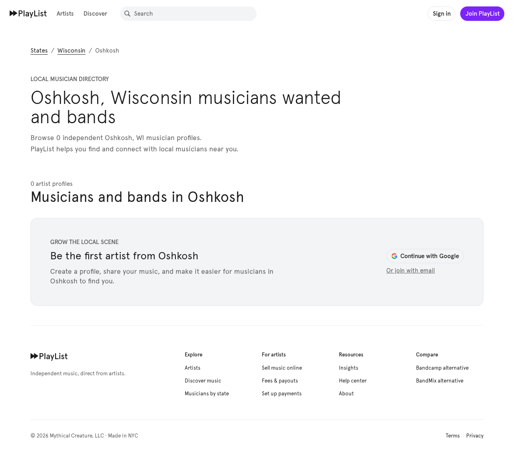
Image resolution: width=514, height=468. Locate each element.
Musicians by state (207, 394)
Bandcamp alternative (442, 368)
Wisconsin (71, 50)
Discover (95, 13)
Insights (348, 368)
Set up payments (282, 394)
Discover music (203, 381)
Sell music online (282, 368)
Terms (453, 436)
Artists (65, 13)
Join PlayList (482, 13)
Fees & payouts (280, 381)
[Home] (28, 13)
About (346, 394)
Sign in (442, 13)
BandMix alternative (439, 381)
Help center (353, 381)
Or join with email (410, 270)
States (39, 50)
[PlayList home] (49, 356)
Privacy (474, 436)
